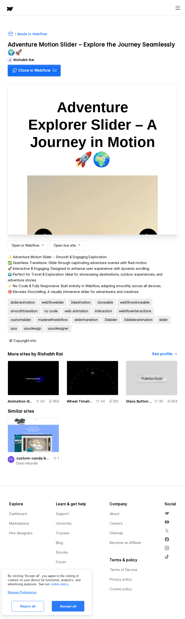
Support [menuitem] (62, 514)
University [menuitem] (64, 523)
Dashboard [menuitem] (18, 514)
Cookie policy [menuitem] (121, 589)
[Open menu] (177, 8)
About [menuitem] (114, 514)
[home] (9, 9)
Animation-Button (21, 401)
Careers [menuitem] (116, 523)
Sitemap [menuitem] (116, 533)
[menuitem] (167, 513)
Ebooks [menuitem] (62, 552)
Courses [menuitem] (62, 533)
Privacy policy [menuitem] (121, 579)
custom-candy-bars (33, 458)
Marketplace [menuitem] (19, 523)
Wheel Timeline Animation (80, 401)
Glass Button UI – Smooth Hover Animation (139, 401)
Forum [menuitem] (61, 562)
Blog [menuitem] (59, 543)
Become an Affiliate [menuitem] (125, 543)
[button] (23, 340)
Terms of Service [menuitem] (123, 570)
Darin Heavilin (27, 463)
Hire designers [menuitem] (21, 533)
